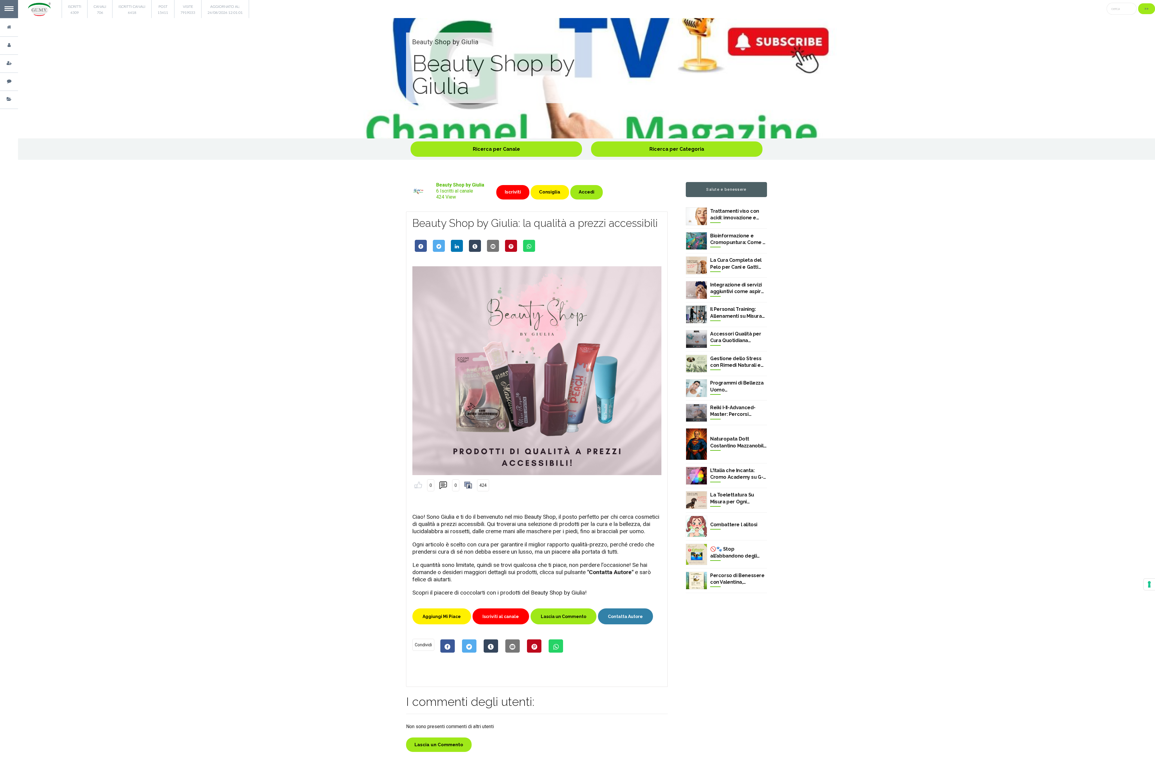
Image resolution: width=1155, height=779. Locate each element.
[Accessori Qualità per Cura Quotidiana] (696, 339)
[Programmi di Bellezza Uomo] (696, 388)
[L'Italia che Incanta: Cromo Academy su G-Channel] (696, 476)
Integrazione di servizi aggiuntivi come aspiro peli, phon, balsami (737, 288)
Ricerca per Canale (496, 149)
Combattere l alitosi (733, 524)
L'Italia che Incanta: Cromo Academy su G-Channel (736, 474)
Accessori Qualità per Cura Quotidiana (735, 337)
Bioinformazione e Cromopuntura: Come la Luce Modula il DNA (738, 239)
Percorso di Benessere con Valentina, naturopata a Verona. (737, 579)
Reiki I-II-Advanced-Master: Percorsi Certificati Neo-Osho (734, 411)
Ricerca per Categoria (676, 149)
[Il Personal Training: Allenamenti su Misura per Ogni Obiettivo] (696, 314)
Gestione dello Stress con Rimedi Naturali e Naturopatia (736, 362)
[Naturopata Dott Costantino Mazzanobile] (696, 444)
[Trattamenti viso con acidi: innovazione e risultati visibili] (696, 216)
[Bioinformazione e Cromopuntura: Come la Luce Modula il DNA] (696, 241)
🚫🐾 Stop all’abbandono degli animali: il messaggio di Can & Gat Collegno (737, 552)
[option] (586, 78)
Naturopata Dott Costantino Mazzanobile (738, 442)
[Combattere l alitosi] (696, 526)
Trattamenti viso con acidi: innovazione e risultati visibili (734, 214)
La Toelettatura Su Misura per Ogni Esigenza (732, 498)
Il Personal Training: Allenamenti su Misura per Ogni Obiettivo (736, 313)
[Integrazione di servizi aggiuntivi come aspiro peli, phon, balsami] (696, 290)
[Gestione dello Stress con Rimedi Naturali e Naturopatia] (696, 364)
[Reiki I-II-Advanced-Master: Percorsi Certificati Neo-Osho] (696, 413)
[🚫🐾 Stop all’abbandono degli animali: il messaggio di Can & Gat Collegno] (696, 554)
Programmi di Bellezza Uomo (737, 386)
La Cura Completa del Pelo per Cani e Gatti (736, 263)
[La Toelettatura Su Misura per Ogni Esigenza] (696, 500)
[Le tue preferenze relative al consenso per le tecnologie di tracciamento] (1149, 584)
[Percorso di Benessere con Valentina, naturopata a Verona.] (696, 581)
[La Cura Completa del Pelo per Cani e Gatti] (696, 265)
